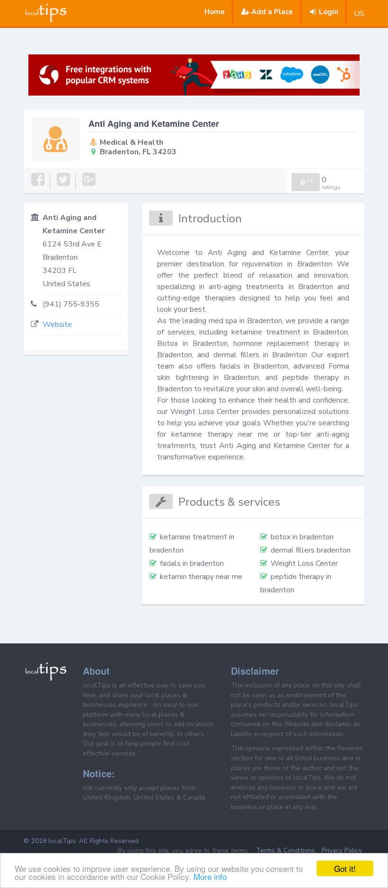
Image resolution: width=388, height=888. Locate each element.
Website (57, 324)
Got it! (345, 868)
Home (214, 12)
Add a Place (272, 12)
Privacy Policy (342, 850)
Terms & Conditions (285, 850)
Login (328, 12)
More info (210, 876)
